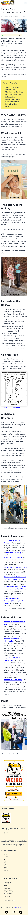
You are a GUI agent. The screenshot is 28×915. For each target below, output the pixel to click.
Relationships (7, 883)
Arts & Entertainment (8, 891)
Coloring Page (10, 97)
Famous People (7, 887)
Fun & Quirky (6, 894)
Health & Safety (7, 888)
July (5, 864)
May (5, 861)
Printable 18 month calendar (10, 900)
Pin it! (7, 106)
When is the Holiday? (12, 87)
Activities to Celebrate (13, 99)
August (5, 865)
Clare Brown (6, 16)
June (5, 862)
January (5, 854)
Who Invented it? (11, 89)
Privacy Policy (18, 907)
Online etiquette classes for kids (15, 567)
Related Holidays (11, 104)
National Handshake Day (13, 680)
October (5, 868)
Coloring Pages (7, 896)
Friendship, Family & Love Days (11, 754)
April (5, 859)
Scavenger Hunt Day (13, 553)
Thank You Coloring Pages (13, 557)
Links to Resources (12, 102)
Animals (5, 885)
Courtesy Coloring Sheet (11, 407)
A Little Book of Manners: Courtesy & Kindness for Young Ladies (15, 601)
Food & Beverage (7, 882)
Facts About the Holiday (13, 94)
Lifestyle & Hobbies (8, 890)
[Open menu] (25, 3)
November (6, 870)
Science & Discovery (8, 893)
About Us (6, 832)
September (6, 867)
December (6, 872)
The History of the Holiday (14, 92)
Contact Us (6, 833)
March (5, 857)
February (6, 856)
